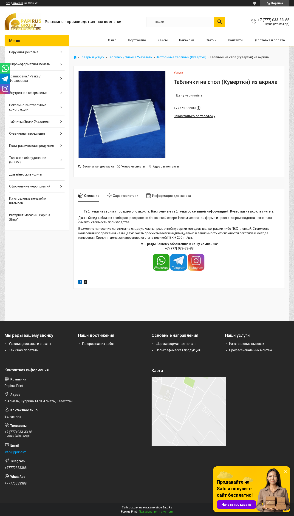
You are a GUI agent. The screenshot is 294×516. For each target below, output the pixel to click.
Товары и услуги (92, 57)
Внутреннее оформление (28, 93)
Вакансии (186, 40)
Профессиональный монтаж (250, 350)
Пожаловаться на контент (156, 511)
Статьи (211, 40)
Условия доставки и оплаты (30, 344)
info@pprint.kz (15, 452)
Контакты (235, 40)
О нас (112, 40)
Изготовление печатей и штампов (27, 201)
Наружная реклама (23, 52)
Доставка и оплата (270, 40)
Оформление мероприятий (29, 186)
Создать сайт (14, 3)
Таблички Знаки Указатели (29, 121)
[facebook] (80, 282)
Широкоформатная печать (29, 64)
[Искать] (219, 22)
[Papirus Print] (23, 21)
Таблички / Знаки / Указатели (130, 57)
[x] (85, 282)
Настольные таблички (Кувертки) (181, 57)
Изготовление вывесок (246, 344)
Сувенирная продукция (27, 133)
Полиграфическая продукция (31, 145)
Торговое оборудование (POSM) (27, 160)
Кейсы (163, 40)
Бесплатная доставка (98, 166)
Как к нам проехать (23, 350)
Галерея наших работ (98, 344)
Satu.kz (167, 507)
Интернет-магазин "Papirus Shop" (29, 217)
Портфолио (137, 40)
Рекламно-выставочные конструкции (27, 107)
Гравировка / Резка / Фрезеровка (25, 78)
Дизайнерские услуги (25, 174)
